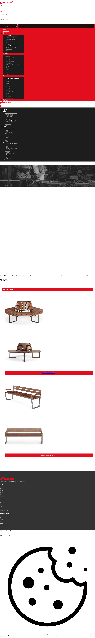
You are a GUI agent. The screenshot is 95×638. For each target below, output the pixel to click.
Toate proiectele (4, 510)
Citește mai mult (47, 630)
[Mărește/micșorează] (0, 636)
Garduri (1, 506)
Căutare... (2, 26)
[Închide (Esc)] (4, 636)
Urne (1, 521)
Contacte (2, 496)
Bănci (6, 280)
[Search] (17, 26)
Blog (1, 494)
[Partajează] (3, 636)
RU (2, 164)
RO (1, 164)
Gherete (2, 502)
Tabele (1, 519)
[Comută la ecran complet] (1, 636)
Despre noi (2, 490)
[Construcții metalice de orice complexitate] (6, 3)
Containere (2, 504)
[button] (3, 283)
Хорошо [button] (57, 635)
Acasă (1, 488)
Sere (1, 508)
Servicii (1, 492)
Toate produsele (4, 525)
